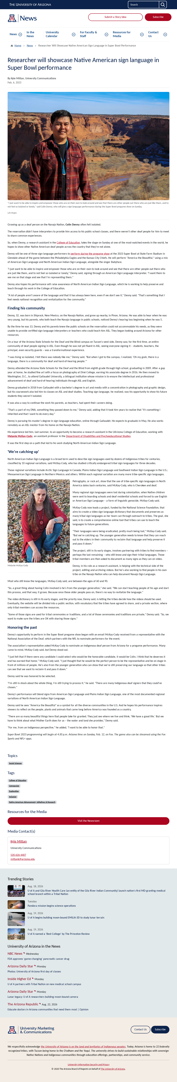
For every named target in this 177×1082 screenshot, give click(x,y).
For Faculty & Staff (88, 34)
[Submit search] (163, 4)
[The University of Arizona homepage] (30, 4)
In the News (30, 34)
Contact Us (153, 34)
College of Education (68, 242)
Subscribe (158, 17)
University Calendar (52, 34)
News (13, 34)
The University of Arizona (113, 1069)
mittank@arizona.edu (23, 859)
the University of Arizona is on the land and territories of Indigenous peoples (83, 1046)
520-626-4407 (18, 855)
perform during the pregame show (90, 254)
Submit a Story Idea (115, 17)
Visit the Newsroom (89, 821)
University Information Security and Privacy (88, 1064)
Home (18, 45)
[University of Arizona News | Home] (33, 18)
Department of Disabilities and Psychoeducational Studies (98, 436)
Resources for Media (122, 34)
